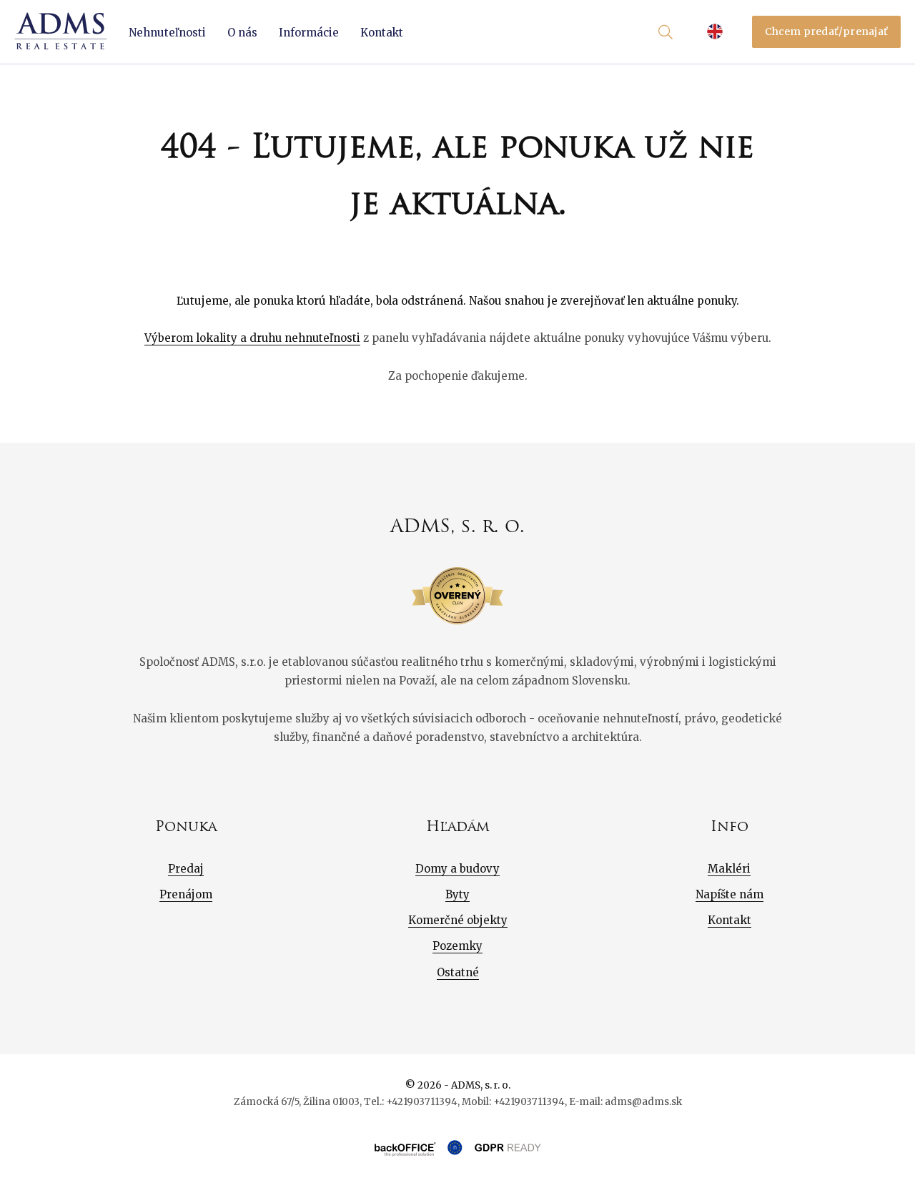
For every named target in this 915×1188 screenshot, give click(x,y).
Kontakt (381, 32)
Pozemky (457, 946)
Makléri (729, 868)
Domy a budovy (457, 868)
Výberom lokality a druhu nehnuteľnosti (252, 338)
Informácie (309, 32)
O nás (242, 32)
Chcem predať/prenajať (827, 31)
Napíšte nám (729, 894)
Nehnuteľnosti (167, 32)
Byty (457, 894)
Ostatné (458, 972)
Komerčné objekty (458, 920)
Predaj (186, 868)
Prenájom (185, 894)
